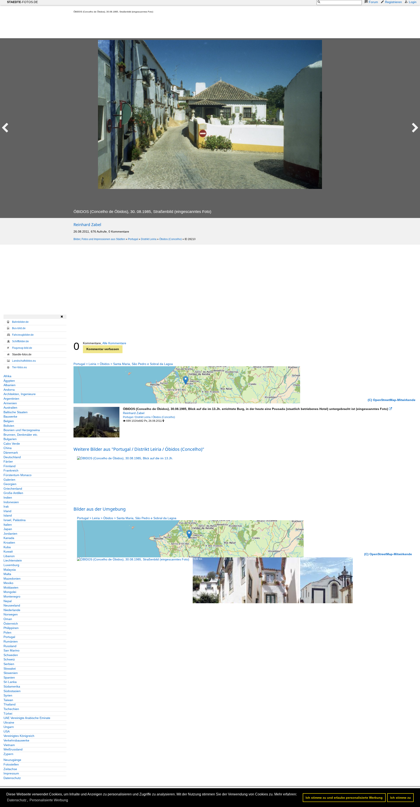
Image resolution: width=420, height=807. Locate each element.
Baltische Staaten (16, 412)
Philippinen (11, 628)
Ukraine (9, 722)
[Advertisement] (153, 26)
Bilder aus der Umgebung (100, 509)
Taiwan (8, 700)
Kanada (9, 538)
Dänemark (11, 452)
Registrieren (393, 2)
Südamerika (12, 686)
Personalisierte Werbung (49, 800)
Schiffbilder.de (20, 341)
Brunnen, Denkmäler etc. (21, 434)
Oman (8, 619)
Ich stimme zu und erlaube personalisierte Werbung (344, 797)
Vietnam (9, 745)
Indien (8, 497)
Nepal (8, 601)
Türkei (8, 713)
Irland (7, 511)
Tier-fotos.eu (19, 367)
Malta (7, 574)
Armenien (10, 403)
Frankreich (11, 470)
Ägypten (9, 380)
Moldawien (11, 587)
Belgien (9, 421)
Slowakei (10, 668)
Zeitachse (10, 769)
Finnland (10, 466)
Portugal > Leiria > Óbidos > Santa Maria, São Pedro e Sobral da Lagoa (123, 364)
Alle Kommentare (114, 343)
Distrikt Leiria (148, 239)
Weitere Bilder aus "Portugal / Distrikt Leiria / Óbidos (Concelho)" (139, 449)
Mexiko (8, 583)
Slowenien (11, 673)
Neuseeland (12, 605)
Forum (373, 2)
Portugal (133, 239)
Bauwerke (10, 416)
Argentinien (11, 398)
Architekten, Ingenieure (20, 394)
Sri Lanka (10, 682)
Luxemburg (11, 565)
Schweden (11, 655)
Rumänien (11, 641)
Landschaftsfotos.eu (24, 360)
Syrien (8, 695)
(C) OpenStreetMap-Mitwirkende (391, 400)
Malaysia (10, 569)
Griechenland (13, 488)
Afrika (7, 376)
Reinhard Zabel (87, 224)
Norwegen (11, 614)
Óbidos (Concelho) (170, 239)
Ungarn (9, 727)
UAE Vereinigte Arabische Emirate (27, 718)
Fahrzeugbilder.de (23, 334)
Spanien (9, 677)
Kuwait (8, 551)
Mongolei (10, 592)
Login (412, 2)
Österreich (11, 623)
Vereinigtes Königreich (19, 736)
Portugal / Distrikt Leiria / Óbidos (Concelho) (149, 417)
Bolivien (9, 425)
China (8, 448)
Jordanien (10, 533)
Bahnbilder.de (20, 321)
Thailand (10, 704)
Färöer (8, 461)
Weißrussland (13, 749)
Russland (10, 646)
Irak (6, 506)
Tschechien (11, 709)
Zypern (8, 754)
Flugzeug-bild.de (22, 347)
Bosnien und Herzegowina (22, 430)
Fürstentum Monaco (18, 475)
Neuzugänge (12, 760)
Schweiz (9, 659)
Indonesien (11, 502)
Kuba (7, 547)
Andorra (9, 389)
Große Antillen (13, 493)
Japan (8, 529)
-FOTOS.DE (22, 2)
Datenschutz (12, 778)
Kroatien (9, 542)
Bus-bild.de (19, 328)
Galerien (9, 479)
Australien (10, 407)
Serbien (9, 664)
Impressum (11, 773)
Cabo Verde (12, 443)
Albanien (10, 385)
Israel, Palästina (15, 520)
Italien (8, 524)
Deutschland (12, 457)
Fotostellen (11, 764)
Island (8, 515)
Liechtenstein (13, 560)
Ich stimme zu (400, 797)
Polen (7, 632)
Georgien (10, 484)
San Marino (11, 650)
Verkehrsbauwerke (16, 740)
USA (7, 731)
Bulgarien (10, 439)
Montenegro (12, 596)
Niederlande (12, 610)
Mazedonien (12, 578)
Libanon (9, 556)
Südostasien (12, 691)
